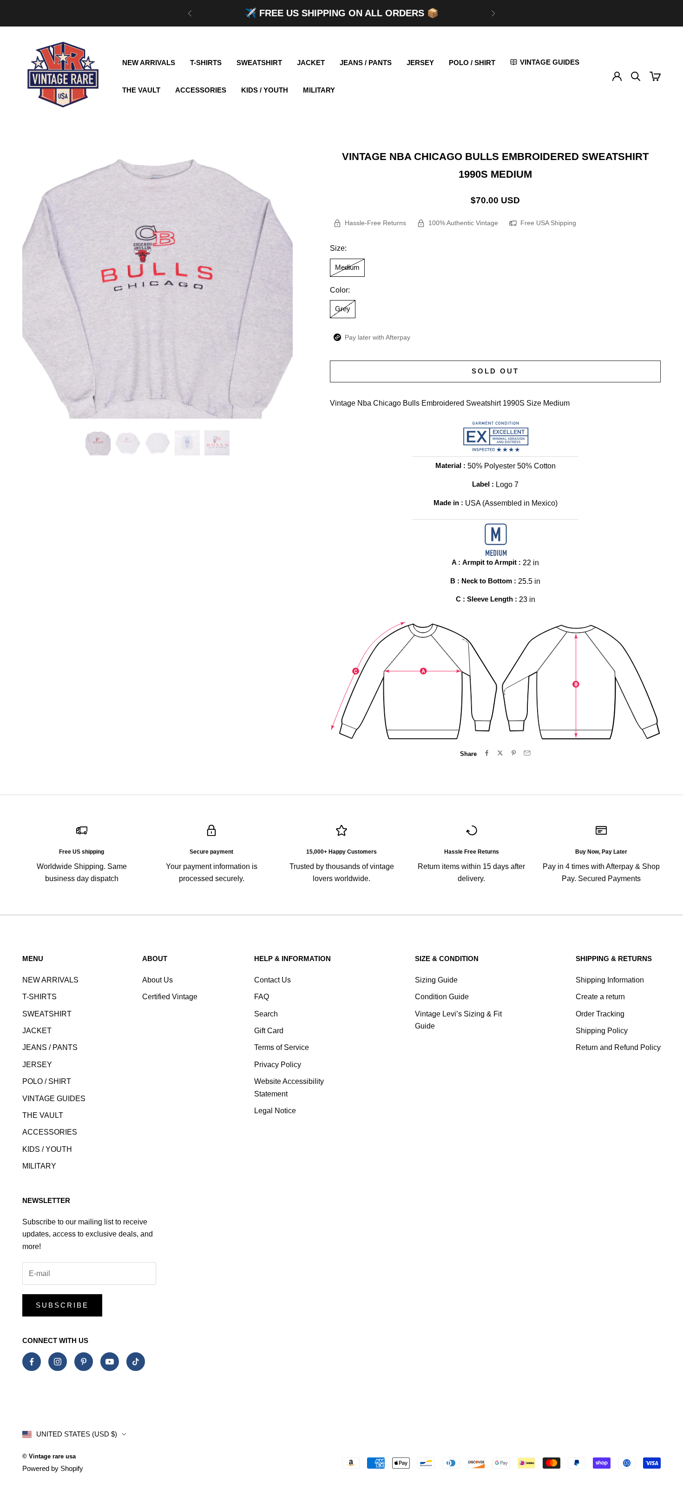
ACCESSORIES (200, 90)
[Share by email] (527, 752)
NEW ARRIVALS (148, 63)
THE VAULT (141, 90)
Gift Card (268, 1031)
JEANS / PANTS (366, 63)
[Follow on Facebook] (31, 1361)
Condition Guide (442, 997)
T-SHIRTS (206, 63)
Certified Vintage (169, 997)
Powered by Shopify (52, 1468)
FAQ (261, 997)
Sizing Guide (436, 980)
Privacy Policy (277, 1065)
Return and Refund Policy (618, 1047)
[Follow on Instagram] (57, 1361)
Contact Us (272, 980)
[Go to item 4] (187, 443)
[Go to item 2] (128, 443)
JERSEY (420, 63)
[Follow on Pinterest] (83, 1361)
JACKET (311, 63)
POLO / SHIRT (472, 63)
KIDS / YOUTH (264, 90)
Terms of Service (281, 1047)
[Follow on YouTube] (109, 1361)
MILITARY (319, 90)
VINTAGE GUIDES (53, 1099)
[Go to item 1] (98, 443)
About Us (157, 980)
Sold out (495, 371)
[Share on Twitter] (500, 752)
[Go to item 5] (217, 443)
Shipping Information (610, 980)
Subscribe (62, 1305)
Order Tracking (600, 1014)
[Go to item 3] (157, 443)
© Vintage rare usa (49, 1456)
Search (266, 1014)
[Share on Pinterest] (513, 752)
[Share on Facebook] (486, 752)
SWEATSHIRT (259, 63)
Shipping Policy (602, 1031)
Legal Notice (275, 1111)
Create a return (600, 997)
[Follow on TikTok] (135, 1361)
